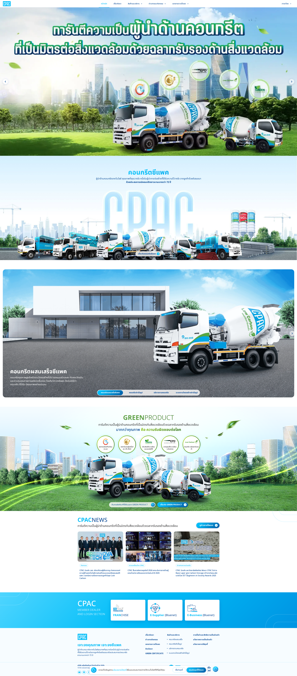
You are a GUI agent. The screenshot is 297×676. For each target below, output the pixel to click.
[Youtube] (79, 672)
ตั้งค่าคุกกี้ (179, 670)
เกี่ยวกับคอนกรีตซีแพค (147, 253)
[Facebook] (88, 672)
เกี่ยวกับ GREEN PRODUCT (171, 504)
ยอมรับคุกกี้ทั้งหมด (196, 670)
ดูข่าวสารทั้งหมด (206, 525)
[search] (153, 505)
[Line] (84, 672)
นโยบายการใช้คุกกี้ (120, 670)
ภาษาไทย (285, 3)
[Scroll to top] (291, 628)
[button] (83, 565)
